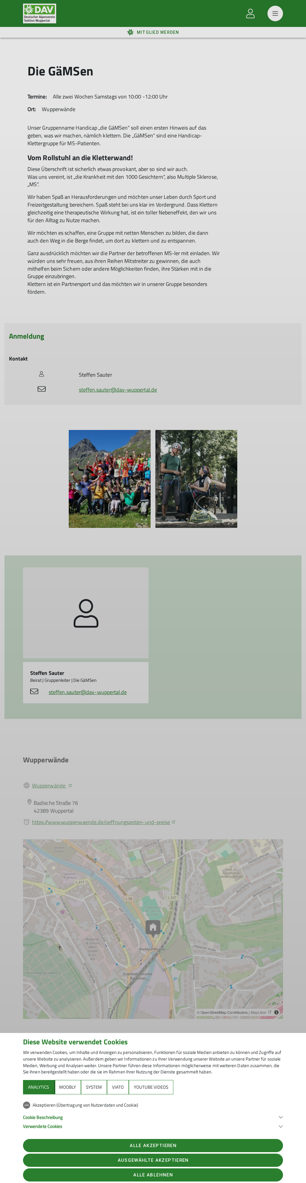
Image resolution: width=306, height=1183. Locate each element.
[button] (153, 1117)
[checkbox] (153, 1105)
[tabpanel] (153, 1114)
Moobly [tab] (67, 1087)
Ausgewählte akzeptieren (153, 1160)
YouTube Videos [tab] (151, 1087)
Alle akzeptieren (153, 1145)
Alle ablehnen (153, 1175)
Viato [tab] (118, 1087)
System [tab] (94, 1087)
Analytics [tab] (38, 1087)
